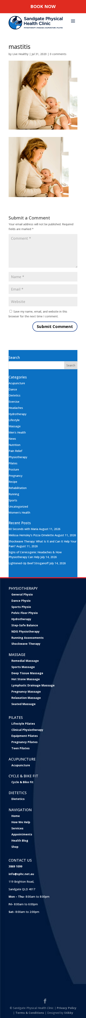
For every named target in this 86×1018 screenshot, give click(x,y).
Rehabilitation (18, 488)
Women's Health (19, 512)
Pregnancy (15, 476)
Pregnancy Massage (26, 691)
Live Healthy (20, 54)
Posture (14, 469)
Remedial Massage (25, 661)
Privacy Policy (66, 1008)
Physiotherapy (18, 457)
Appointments (21, 834)
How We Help (20, 822)
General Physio (22, 594)
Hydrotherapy (17, 414)
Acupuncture (17, 383)
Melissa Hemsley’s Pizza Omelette (31, 535)
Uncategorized (18, 506)
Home (15, 816)
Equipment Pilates (24, 736)
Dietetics (14, 395)
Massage (15, 426)
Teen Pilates (20, 748)
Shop (14, 847)
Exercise (14, 401)
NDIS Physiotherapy (25, 631)
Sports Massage (23, 667)
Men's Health (17, 432)
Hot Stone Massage (25, 679)
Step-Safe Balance (24, 625)
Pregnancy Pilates (24, 742)
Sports (13, 500)
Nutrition (14, 445)
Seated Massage (23, 704)
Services (17, 828)
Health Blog (19, 840)
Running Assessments (27, 638)
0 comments (58, 54)
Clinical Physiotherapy (27, 730)
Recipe (13, 482)
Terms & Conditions (29, 1013)
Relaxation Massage (26, 698)
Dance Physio (21, 601)
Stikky (68, 1013)
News (12, 439)
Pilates (13, 463)
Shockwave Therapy (25, 644)
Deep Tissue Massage (27, 673)
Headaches (16, 408)
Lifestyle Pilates (23, 723)
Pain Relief (15, 451)
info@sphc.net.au (21, 874)
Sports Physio (21, 607)
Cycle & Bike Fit (22, 782)
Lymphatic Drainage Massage (33, 685)
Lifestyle (14, 420)
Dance (13, 389)
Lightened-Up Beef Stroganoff (29, 563)
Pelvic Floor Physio (24, 613)
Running (14, 494)
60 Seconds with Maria (23, 529)
